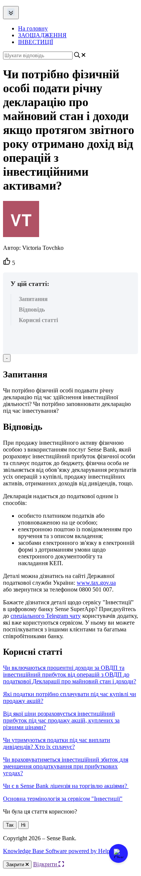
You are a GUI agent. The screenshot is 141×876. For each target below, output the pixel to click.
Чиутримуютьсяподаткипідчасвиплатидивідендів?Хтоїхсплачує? (56, 743)
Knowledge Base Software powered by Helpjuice (62, 851)
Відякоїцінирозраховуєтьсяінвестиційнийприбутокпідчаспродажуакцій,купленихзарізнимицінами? (61, 720)
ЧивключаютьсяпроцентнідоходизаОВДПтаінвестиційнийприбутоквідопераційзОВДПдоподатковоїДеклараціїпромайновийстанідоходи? (69, 674)
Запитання (33, 299)
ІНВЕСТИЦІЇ (35, 42)
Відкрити (46, 864)
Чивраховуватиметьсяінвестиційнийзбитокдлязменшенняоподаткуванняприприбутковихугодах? (65, 766)
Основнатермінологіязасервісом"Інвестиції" (63, 798)
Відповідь (32, 309)
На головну (33, 28)
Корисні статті (38, 320)
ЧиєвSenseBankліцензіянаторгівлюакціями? (65, 786)
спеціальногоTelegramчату (46, 616)
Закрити (16, 864)
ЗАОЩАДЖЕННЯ (42, 35)
